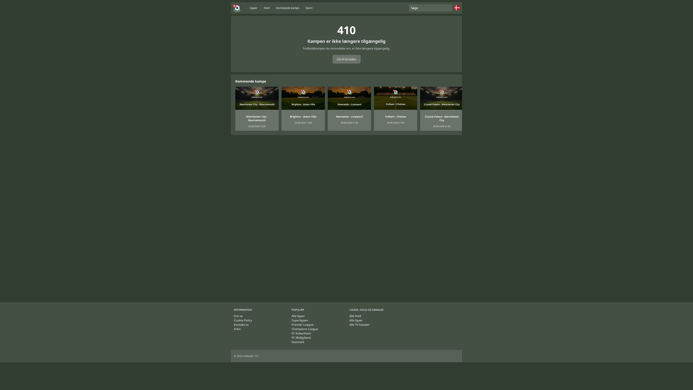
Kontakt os (241, 325)
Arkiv (237, 329)
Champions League (305, 329)
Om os (238, 316)
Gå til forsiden (346, 59)
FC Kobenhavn (301, 333)
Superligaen (300, 320)
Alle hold (355, 316)
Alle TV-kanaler (359, 325)
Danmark (298, 342)
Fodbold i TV (250, 356)
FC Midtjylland (301, 338)
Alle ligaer (298, 316)
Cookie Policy (243, 320)
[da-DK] (236, 8)
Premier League (302, 325)
